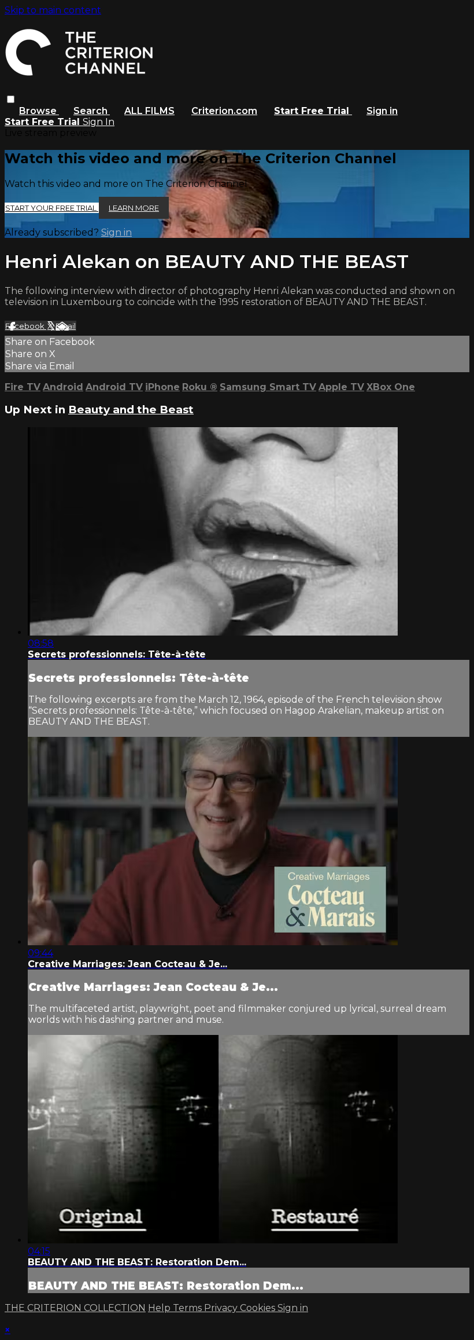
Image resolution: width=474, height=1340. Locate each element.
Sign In (98, 121)
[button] (10, 99)
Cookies (258, 1307)
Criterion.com (224, 110)
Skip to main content (53, 10)
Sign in (382, 110)
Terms (188, 1307)
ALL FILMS (149, 110)
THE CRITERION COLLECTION (75, 1307)
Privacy (222, 1307)
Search (91, 110)
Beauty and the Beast (131, 409)
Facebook (25, 326)
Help (160, 1307)
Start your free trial (51, 207)
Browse (39, 110)
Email (65, 326)
